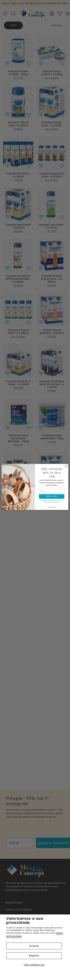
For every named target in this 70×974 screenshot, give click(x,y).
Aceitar (34, 946)
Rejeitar (34, 956)
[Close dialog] (66, 466)
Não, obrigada (52, 507)
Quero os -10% (51, 496)
